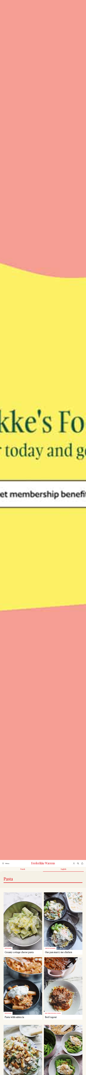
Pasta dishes (8, 948)
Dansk (22, 869)
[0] (82, 863)
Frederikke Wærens (43, 863)
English (63, 869)
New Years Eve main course (53, 1013)
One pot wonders (50, 948)
